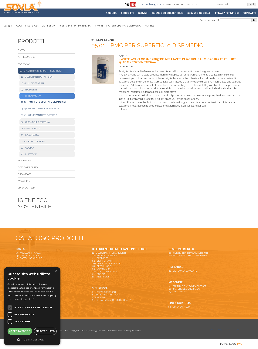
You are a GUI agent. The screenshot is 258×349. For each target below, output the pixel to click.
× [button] (56, 271)
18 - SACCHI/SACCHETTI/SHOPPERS (187, 255)
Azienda (111, 13)
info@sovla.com (114, 331)
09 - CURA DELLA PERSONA (35, 122)
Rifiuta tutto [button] (45, 331)
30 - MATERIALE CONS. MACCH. (185, 288)
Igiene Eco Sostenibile (167, 13)
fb (229, 329)
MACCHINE (24, 181)
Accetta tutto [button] (19, 331)
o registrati (156, 4)
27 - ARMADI (98, 297)
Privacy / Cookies (132, 331)
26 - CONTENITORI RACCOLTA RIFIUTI (188, 253)
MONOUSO (23, 63)
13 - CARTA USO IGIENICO (29, 258)
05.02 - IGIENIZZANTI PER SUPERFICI (39, 115)
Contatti (249, 13)
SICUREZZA (24, 160)
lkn (237, 329)
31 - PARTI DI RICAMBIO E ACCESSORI (187, 286)
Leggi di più (27, 299)
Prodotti (127, 13)
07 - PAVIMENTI (29, 89)
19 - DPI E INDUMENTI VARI (106, 294)
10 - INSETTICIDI (29, 154)
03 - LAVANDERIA (30, 135)
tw (211, 329)
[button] (32, 339)
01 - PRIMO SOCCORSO (104, 292)
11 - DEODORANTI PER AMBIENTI (37, 77)
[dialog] (32, 306)
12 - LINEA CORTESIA (179, 306)
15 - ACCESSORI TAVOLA (28, 253)
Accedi (146, 4)
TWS (239, 343)
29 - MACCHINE (176, 291)
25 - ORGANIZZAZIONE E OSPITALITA (111, 300)
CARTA (21, 50)
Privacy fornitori (227, 13)
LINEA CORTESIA (26, 187)
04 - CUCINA (27, 147)
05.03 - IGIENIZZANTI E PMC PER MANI (40, 108)
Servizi (143, 13)
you (220, 329)
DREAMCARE (24, 174)
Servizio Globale (199, 13)
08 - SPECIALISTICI (30, 128)
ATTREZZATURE (26, 57)
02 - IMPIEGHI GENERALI (33, 141)
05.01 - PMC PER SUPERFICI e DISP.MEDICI (119, 25)
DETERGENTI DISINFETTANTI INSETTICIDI (48, 25)
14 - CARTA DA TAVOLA (27, 255)
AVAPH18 (149, 25)
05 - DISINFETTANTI (83, 25)
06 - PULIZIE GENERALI (33, 83)
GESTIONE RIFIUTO (28, 167)
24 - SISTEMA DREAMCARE (182, 271)
